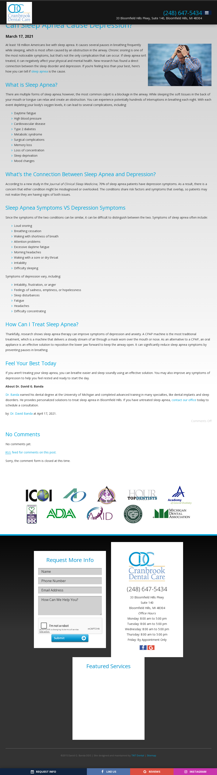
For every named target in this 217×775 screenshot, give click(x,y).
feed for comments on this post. (31, 452)
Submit (59, 638)
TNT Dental (137, 755)
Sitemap (151, 755)
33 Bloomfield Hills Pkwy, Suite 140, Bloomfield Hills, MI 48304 (159, 18)
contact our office (184, 400)
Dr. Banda (12, 395)
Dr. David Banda (21, 413)
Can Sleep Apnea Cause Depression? (69, 25)
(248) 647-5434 (182, 12)
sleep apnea (39, 71)
